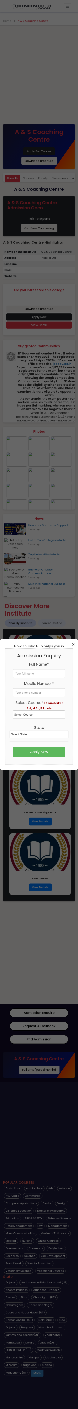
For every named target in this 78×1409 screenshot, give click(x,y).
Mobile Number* (39, 683)
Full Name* (39, 664)
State (39, 727)
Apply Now (39, 752)
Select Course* (39, 705)
